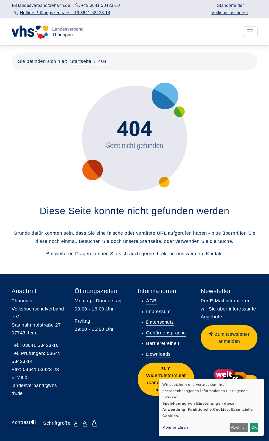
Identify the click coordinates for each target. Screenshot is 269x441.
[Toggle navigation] (250, 32)
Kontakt (214, 253)
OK (254, 427)
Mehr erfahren (175, 427)
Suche (225, 241)
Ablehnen (239, 427)
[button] (229, 337)
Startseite (80, 61)
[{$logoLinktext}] (47, 31)
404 (102, 61)
